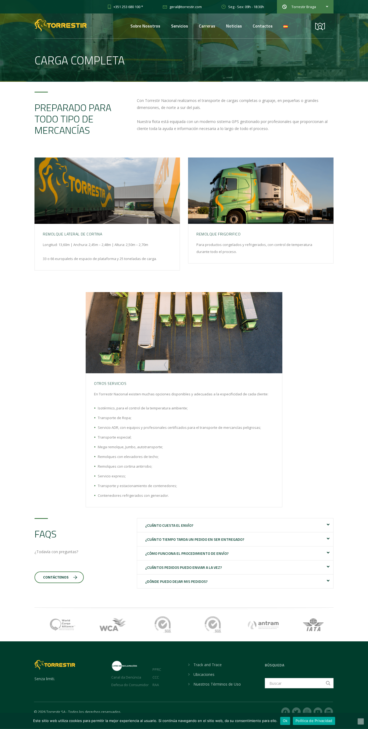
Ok (285, 720)
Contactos (263, 26)
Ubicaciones (203, 674)
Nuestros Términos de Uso (217, 684)
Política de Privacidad (314, 720)
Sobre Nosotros (145, 26)
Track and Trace (207, 664)
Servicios (179, 26)
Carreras (207, 26)
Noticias (234, 26)
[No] (360, 721)
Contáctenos (55, 577)
